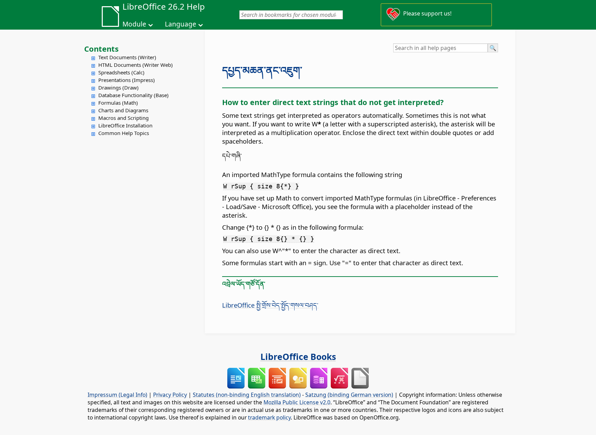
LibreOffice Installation (125, 125)
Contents (101, 48)
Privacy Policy (170, 394)
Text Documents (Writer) (127, 57)
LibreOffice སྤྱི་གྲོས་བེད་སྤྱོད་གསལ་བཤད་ (270, 305)
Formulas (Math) (118, 102)
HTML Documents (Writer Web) (135, 64)
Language (180, 24)
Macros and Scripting (123, 117)
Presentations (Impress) (126, 79)
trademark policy (269, 417)
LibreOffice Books (298, 356)
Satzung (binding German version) (349, 394)
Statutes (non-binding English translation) (247, 394)
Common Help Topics (123, 133)
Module (134, 24)
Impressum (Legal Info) (117, 394)
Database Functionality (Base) (133, 95)
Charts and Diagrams (123, 110)
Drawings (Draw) (118, 87)
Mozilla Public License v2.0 (297, 402)
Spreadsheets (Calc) (121, 72)
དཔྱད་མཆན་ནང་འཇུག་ (262, 70)
